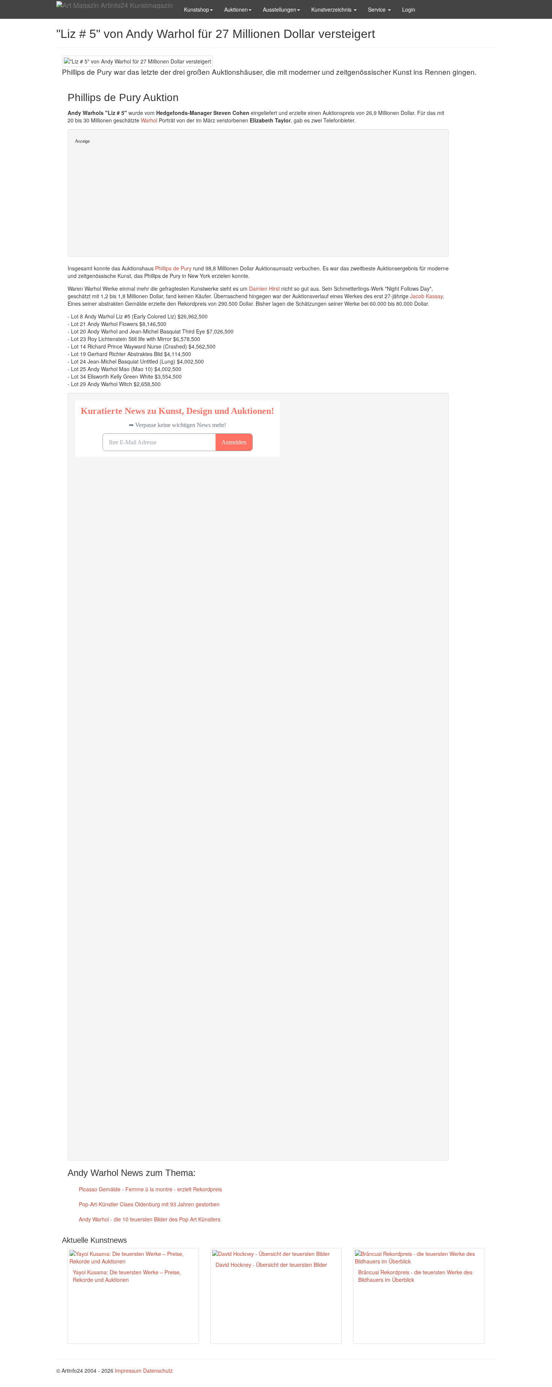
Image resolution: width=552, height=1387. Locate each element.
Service (377, 9)
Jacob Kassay (426, 296)
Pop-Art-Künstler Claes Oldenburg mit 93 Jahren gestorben (148, 1204)
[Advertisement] (258, 196)
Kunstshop (196, 9)
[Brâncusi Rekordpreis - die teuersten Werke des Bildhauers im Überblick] (419, 1257)
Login (408, 9)
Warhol (149, 120)
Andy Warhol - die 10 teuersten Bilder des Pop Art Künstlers (148, 1219)
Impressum (128, 1370)
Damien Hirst (264, 288)
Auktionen (236, 9)
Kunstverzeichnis (332, 9)
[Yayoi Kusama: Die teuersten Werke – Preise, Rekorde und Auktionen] (133, 1257)
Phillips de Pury (173, 268)
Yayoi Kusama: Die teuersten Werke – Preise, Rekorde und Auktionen (127, 1275)
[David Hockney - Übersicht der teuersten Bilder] (276, 1253)
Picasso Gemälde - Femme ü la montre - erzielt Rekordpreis (149, 1189)
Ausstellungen (279, 9)
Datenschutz (158, 1370)
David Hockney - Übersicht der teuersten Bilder (271, 1264)
